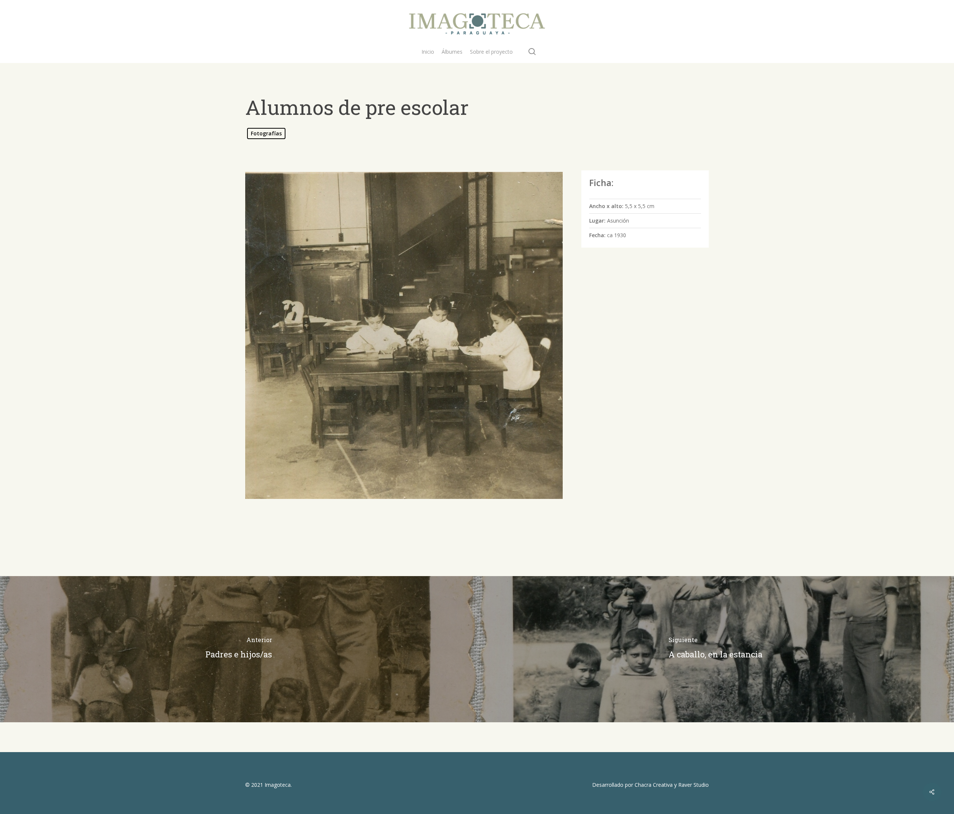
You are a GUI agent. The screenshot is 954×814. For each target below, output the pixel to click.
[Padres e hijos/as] (238, 649)
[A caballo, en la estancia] (715, 649)
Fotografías (266, 133)
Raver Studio (693, 784)
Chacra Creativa (654, 784)
